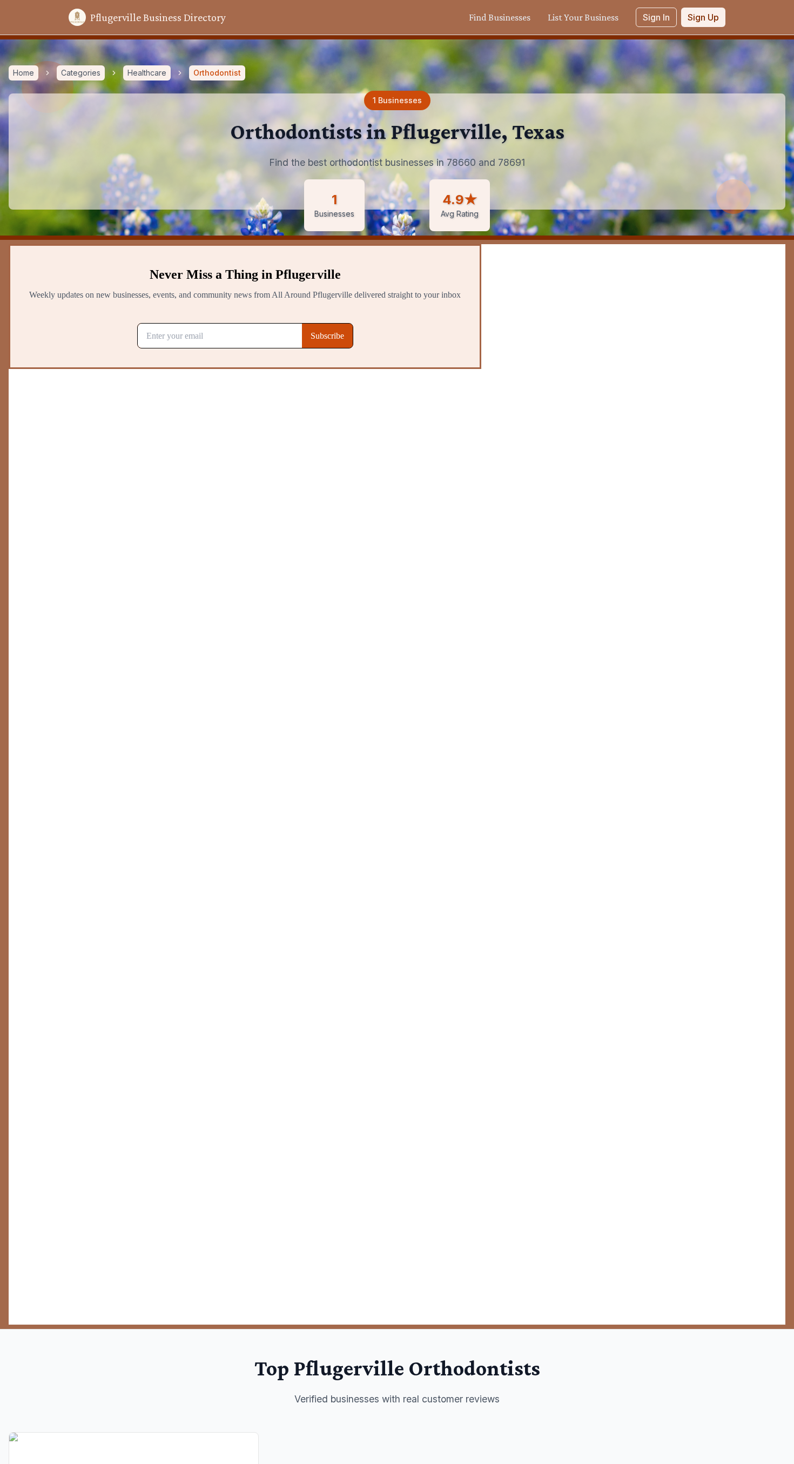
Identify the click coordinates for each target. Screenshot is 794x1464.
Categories (80, 72)
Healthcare (146, 72)
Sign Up (703, 17)
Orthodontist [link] (217, 72)
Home (23, 72)
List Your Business (583, 17)
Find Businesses (499, 17)
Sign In (656, 17)
